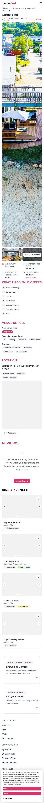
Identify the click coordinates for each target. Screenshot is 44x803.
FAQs (4, 734)
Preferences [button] (17, 784)
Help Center (7, 738)
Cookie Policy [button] (15, 782)
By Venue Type (9, 758)
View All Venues (9, 762)
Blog (4, 729)
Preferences (7, 798)
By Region (6, 749)
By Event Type (8, 754)
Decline (5, 793)
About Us (6, 725)
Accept (5, 789)
